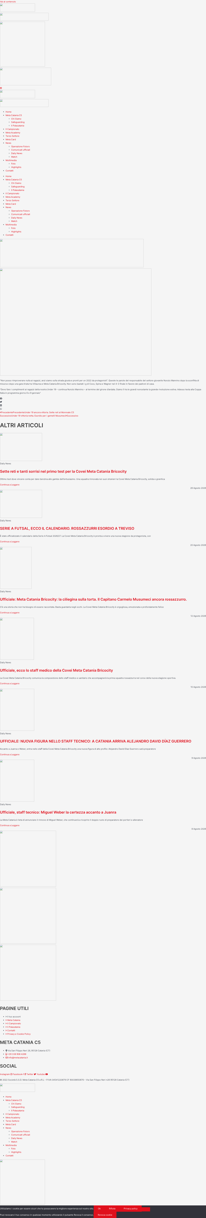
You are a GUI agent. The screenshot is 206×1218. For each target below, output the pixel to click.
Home (8, 111)
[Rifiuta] (146, 1209)
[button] (103, 398)
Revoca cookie (105, 1215)
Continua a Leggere (9, 484)
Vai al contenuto (8, 1)
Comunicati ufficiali (20, 149)
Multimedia (11, 160)
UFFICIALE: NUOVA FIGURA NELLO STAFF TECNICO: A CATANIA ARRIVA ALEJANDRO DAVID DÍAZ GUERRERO (95, 741)
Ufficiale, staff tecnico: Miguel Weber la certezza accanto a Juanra (58, 812)
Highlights (16, 167)
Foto (13, 163)
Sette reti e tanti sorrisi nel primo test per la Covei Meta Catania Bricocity (63, 471)
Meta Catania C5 (14, 115)
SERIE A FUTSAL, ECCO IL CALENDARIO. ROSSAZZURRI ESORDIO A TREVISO (67, 528)
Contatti (9, 170)
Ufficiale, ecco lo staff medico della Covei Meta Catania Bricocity (56, 670)
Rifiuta (112, 1208)
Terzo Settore (12, 136)
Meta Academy (13, 132)
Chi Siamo (16, 118)
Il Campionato (12, 129)
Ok (99, 1208)
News (8, 143)
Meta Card (11, 139)
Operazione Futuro (20, 146)
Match (14, 156)
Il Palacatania (17, 125)
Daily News (16, 153)
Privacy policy (130, 1208)
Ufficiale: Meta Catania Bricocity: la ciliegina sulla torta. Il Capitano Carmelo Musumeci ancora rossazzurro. (93, 599)
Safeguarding (18, 122)
